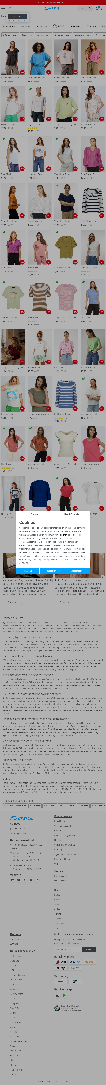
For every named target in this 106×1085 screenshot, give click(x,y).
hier (32, 556)
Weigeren (51, 571)
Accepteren (76, 571)
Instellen (28, 571)
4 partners (63, 535)
